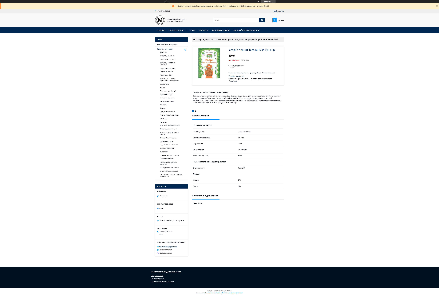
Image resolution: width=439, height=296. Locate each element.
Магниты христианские (168, 129)
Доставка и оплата (220, 30)
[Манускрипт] (160, 24)
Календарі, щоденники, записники (168, 163)
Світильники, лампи (167, 101)
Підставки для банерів (168, 91)
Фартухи (163, 108)
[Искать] (262, 20)
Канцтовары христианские (169, 115)
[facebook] (193, 111)
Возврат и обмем (157, 276)
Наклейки (163, 122)
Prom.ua (229, 291)
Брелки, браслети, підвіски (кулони (169, 133)
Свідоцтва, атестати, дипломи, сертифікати (171, 175)
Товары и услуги (176, 30)
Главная (160, 30)
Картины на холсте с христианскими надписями (169, 80)
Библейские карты (166, 141)
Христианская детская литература (240, 40)
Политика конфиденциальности (162, 281)
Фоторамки (164, 152)
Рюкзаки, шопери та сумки (169, 155)
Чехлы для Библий (166, 158)
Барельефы (164, 84)
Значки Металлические (168, 138)
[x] (195, 111)
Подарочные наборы (167, 68)
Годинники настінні (166, 71)
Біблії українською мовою (169, 168)
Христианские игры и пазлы (170, 125)
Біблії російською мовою (169, 171)
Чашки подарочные (167, 98)
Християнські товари (165, 49)
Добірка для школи (167, 56)
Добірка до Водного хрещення (167, 64)
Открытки (163, 105)
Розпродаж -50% (166, 75)
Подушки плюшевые (167, 112)
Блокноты (163, 118)
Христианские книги (218, 40)
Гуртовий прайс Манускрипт (246, 30)
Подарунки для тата (167, 59)
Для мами (163, 52)
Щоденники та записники (169, 145)
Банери (162, 87)
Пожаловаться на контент (213, 293)
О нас (192, 30)
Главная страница (157, 279)
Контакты (203, 30)
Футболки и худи (166, 94)
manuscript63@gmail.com (168, 247)
